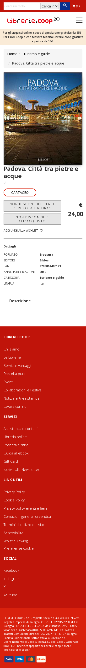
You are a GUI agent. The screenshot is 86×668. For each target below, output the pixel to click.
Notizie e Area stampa (21, 398)
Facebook (11, 570)
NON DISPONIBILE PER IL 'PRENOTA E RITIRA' (32, 206)
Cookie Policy (14, 500)
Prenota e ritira (16, 444)
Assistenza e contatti (21, 428)
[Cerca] (64, 6)
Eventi (8, 381)
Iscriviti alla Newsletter (21, 469)
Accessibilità (13, 532)
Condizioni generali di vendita (27, 516)
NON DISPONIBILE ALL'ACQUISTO (32, 219)
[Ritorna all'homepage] (33, 20)
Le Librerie (12, 357)
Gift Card (11, 461)
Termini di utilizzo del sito (24, 524)
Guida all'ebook (16, 453)
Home (12, 53)
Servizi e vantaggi (17, 365)
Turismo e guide (36, 53)
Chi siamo (11, 349)
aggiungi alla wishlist (21, 230)
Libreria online (15, 436)
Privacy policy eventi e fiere (26, 508)
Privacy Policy (14, 491)
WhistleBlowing (16, 540)
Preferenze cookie (19, 548)
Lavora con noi (15, 406)
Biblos (44, 260)
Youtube (10, 594)
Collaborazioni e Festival (23, 390)
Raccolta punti (15, 373)
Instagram (12, 578)
